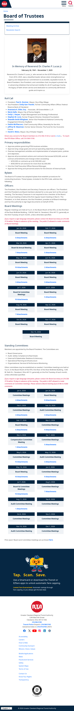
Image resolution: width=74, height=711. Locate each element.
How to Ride (23, 643)
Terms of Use (23, 669)
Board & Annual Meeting (21, 248)
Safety (21, 663)
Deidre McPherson (15, 124)
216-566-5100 (37, 622)
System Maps (24, 666)
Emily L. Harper (14, 114)
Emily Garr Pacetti (26, 104)
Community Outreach (27, 646)
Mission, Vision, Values (27, 649)
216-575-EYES (42, 627)
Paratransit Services (26, 660)
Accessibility (23, 637)
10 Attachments (21, 267)
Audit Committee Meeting (50, 410)
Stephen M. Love (14, 117)
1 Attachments (21, 447)
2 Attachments (50, 267)
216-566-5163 (46, 624)
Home (5, 11)
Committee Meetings (21, 395)
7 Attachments (21, 252)
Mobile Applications (26, 653)
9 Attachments (50, 430)
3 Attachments (21, 282)
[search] (70, 3)
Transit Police (28, 624)
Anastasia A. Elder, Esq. (17, 109)
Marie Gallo (12, 112)
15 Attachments (21, 462)
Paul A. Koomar (22, 102)
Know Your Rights (25, 677)
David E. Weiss (13, 132)
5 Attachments (50, 252)
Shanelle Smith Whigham (18, 119)
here (51, 540)
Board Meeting (21, 233)
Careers (21, 640)
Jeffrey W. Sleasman (16, 127)
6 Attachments (50, 238)
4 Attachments (21, 400)
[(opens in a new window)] (24, 630)
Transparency (24, 680)
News (21, 657)
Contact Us (23, 674)
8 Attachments (21, 238)
